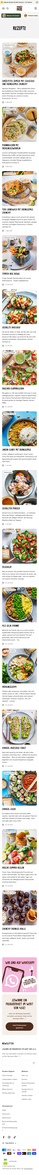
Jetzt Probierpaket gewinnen (19, 1026)
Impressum (6, 1114)
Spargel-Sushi (9, 809)
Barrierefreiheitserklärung (9, 1123)
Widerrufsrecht (7, 1089)
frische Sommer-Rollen (13, 868)
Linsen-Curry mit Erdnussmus (16, 450)
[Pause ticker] (37, 2)
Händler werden (27, 1095)
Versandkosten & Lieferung (8, 1084)
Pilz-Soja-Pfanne (10, 626)
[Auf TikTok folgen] (14, 1137)
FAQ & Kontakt (7, 1075)
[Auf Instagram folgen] (9, 1137)
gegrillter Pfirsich (11, 508)
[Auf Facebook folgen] (3, 1137)
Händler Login (26, 1099)
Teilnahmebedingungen (9, 1129)
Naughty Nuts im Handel (27, 1090)
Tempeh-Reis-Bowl (11, 274)
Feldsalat (7, 567)
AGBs (4, 1110)
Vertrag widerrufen (8, 1093)
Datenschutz (6, 1118)
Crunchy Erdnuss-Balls (14, 929)
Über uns (25, 1075)
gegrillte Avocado (11, 327)
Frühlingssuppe (9, 687)
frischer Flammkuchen (13, 389)
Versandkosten (28, 1168)
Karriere (24, 1079)
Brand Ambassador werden (28, 1084)
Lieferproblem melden (9, 1079)
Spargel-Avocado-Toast (14, 748)
